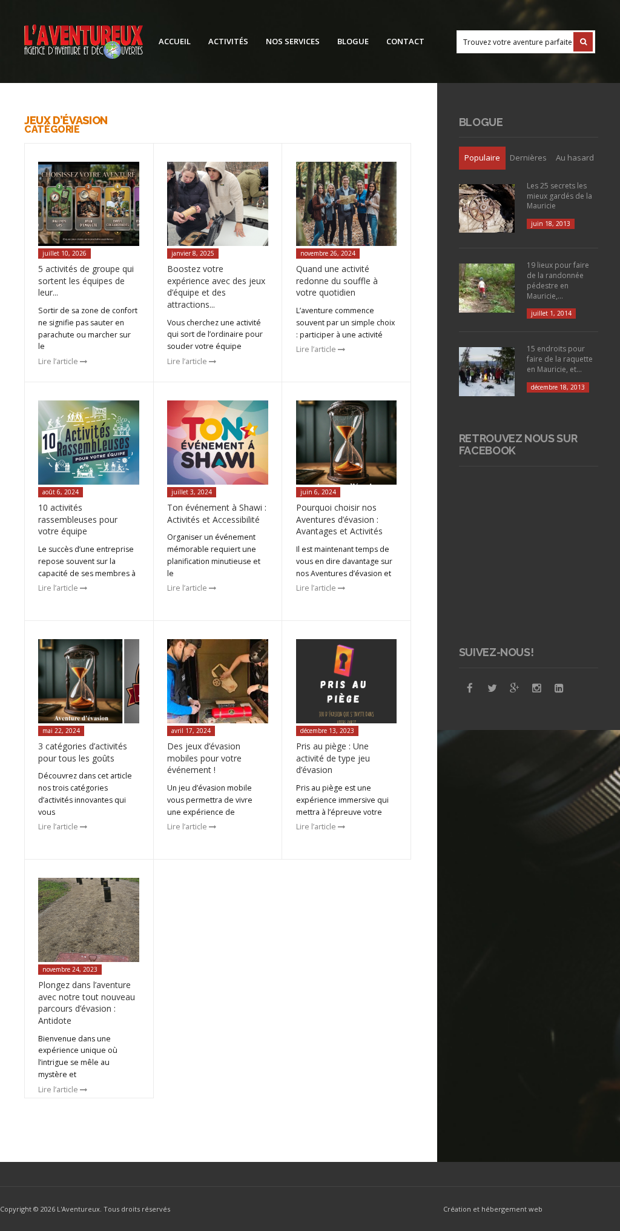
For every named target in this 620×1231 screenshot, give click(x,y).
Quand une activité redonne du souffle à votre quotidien (337, 280)
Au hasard (575, 157)
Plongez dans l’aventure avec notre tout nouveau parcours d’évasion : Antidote (86, 1002)
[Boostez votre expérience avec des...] (217, 204)
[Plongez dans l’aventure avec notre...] (88, 920)
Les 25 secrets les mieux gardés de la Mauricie (559, 196)
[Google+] (515, 688)
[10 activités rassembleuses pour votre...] (88, 442)
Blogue (353, 41)
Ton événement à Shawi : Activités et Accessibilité (216, 513)
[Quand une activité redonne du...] (346, 204)
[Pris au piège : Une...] (346, 681)
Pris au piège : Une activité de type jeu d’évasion (333, 757)
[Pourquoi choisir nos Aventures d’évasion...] (346, 442)
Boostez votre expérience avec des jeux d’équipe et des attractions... (216, 286)
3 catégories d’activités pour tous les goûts (82, 752)
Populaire (482, 157)
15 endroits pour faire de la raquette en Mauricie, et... (560, 358)
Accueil (175, 41)
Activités (228, 41)
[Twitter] (492, 688)
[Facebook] (470, 688)
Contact (405, 41)
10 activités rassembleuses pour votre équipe (77, 519)
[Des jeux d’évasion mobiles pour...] (217, 681)
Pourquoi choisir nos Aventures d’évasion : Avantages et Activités (339, 519)
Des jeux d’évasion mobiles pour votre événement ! (204, 757)
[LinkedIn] (559, 688)
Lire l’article (59, 361)
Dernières (528, 157)
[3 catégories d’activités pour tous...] (88, 681)
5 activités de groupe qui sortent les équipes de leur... (86, 280)
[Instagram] (537, 688)
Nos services (293, 41)
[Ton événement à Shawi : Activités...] (217, 442)
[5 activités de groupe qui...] (88, 204)
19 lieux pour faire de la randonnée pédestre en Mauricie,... (558, 280)
